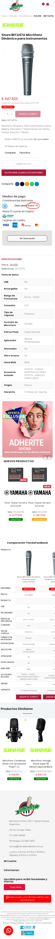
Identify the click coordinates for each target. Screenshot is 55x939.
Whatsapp (32, 184)
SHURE (14, 264)
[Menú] (3, 6)
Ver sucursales (41, 139)
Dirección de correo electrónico (27, 184)
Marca (5, 264)
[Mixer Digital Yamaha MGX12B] (39, 475)
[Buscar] (36, 6)
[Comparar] (41, 6)
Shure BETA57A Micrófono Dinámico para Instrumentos (28, 579)
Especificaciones (12, 259)
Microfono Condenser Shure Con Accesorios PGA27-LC (14, 763)
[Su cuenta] (52, 5)
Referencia (8, 268)
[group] (14, 730)
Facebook (17, 184)
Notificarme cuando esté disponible (24, 172)
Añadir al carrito (27, 114)
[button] (5, 69)
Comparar (10, 152)
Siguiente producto (51, 25)
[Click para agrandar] (7, 50)
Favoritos (25, 152)
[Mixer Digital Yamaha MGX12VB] (16, 475)
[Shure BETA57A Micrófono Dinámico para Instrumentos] (28, 563)
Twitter (22, 184)
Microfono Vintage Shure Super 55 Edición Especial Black (40, 763)
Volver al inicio (47, 25)
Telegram (37, 184)
